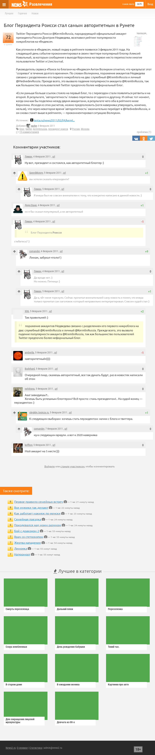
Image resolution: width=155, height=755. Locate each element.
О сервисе (22, 747)
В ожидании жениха (68, 684)
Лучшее (9, 13)
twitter (29, 129)
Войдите (49, 466)
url (53, 156)
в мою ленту (128, 4)
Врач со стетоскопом (28, 536)
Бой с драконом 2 (26, 531)
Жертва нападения (27, 542)
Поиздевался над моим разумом (37, 525)
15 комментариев (29, 132)
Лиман (28, 156)
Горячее (22, 13)
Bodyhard (30, 368)
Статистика (35, 747)
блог (21, 129)
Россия (76, 129)
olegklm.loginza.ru (39, 412)
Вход (150, 4)
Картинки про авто (118, 684)
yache (34, 125)
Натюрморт (22, 554)
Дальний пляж (65, 609)
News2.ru (11, 747)
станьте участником (72, 466)
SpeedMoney (36, 172)
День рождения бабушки (71, 646)
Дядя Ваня (31, 205)
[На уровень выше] (14, 173)
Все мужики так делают (31, 507)
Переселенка (115, 609)
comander (34, 251)
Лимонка (20, 548)
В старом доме (14, 684)
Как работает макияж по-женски (37, 513)
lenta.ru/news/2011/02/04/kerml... (54, 120)
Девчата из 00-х (66, 722)
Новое (35, 13)
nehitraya (30, 388)
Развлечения (40, 4)
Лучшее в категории (79, 571)
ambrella (29, 352)
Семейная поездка (27, 519)
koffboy (28, 444)
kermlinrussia (40, 129)
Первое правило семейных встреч (38, 501)
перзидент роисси (58, 129)
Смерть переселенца (17, 609)
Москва (85, 129)
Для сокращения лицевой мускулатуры (20, 721)
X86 (27, 311)
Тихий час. (113, 646)
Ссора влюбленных (16, 646)
